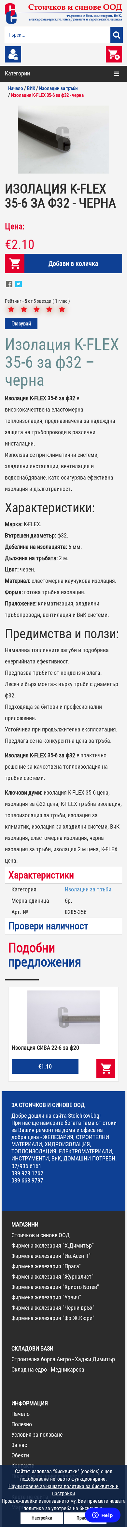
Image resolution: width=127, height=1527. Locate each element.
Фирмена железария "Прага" (46, 1266)
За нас (19, 1445)
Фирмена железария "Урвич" (46, 1297)
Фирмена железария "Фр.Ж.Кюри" (52, 1318)
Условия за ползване (37, 1434)
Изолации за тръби (88, 889)
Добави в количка (73, 263)
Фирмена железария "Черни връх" (52, 1307)
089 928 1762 (27, 1173)
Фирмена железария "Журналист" (52, 1276)
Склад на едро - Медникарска (47, 1369)
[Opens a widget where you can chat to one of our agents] (102, 1516)
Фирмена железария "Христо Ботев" (55, 1287)
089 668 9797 (27, 1180)
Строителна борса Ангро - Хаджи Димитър (63, 1359)
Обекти (20, 1455)
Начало (20, 1413)
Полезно (21, 1424)
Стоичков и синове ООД (40, 1235)
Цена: (14, 226)
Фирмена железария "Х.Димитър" (52, 1245)
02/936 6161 (26, 1166)
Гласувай (21, 324)
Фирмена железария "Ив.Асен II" (51, 1255)
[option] (63, 140)
